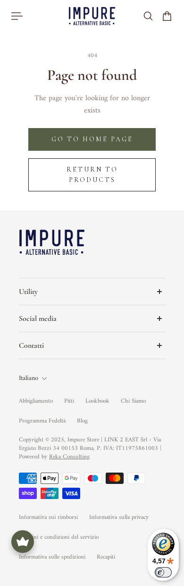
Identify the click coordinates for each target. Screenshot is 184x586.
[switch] (163, 572)
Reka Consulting (69, 456)
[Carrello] (167, 16)
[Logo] (92, 16)
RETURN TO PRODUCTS (92, 174)
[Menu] (17, 16)
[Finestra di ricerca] (148, 16)
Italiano (28, 378)
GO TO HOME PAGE (92, 139)
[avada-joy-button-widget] (22, 541)
